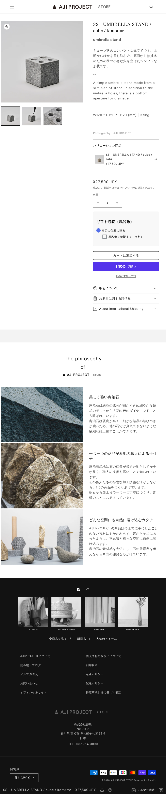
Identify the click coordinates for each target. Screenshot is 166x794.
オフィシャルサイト (33, 692)
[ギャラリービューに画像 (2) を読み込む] (31, 116)
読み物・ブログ (30, 665)
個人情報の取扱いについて (103, 656)
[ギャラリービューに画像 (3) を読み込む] (52, 116)
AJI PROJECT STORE (122, 780)
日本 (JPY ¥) (22, 777)
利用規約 (92, 665)
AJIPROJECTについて (35, 656)
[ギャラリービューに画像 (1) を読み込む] (10, 116)
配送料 (108, 187)
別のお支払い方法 (126, 276)
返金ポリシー (95, 674)
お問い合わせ (29, 683)
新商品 (81, 638)
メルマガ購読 (29, 674)
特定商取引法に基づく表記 (103, 692)
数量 (96, 194)
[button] (12, 6)
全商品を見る (58, 638)
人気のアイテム (106, 638)
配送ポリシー (95, 683)
